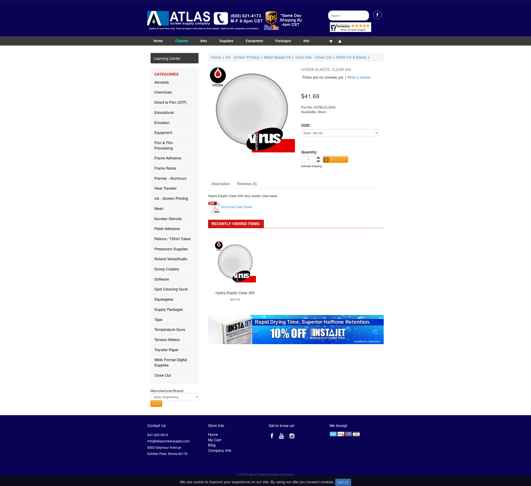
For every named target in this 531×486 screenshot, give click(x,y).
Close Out (162, 375)
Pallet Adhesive (167, 228)
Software (161, 279)
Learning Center (167, 58)
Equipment (254, 41)
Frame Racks (165, 168)
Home (158, 41)
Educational (164, 112)
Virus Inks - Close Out (313, 57)
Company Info (219, 450)
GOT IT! (343, 482)
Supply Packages (168, 309)
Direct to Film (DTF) (170, 102)
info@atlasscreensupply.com (168, 441)
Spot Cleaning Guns (171, 289)
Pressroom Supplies (171, 248)
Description (220, 183)
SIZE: (306, 125)
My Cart (214, 439)
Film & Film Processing (163, 145)
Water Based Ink (277, 57)
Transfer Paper (166, 349)
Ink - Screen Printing (171, 198)
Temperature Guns (169, 329)
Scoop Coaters (166, 268)
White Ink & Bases (351, 57)
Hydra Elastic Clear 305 (235, 292)
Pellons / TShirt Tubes (172, 238)
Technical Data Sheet (236, 207)
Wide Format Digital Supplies (170, 362)
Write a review (359, 77)
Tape (158, 319)
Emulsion (162, 122)
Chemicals (163, 92)
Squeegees (163, 299)
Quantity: (309, 152)
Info (306, 41)
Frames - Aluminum (170, 178)
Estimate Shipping (311, 166)
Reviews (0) (247, 183)
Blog (212, 444)
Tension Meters (167, 339)
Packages (283, 41)
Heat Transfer (165, 188)
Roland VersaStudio (170, 258)
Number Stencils (168, 218)
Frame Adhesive (167, 157)
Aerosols (161, 82)
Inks (203, 41)
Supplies (226, 41)
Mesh (158, 208)
